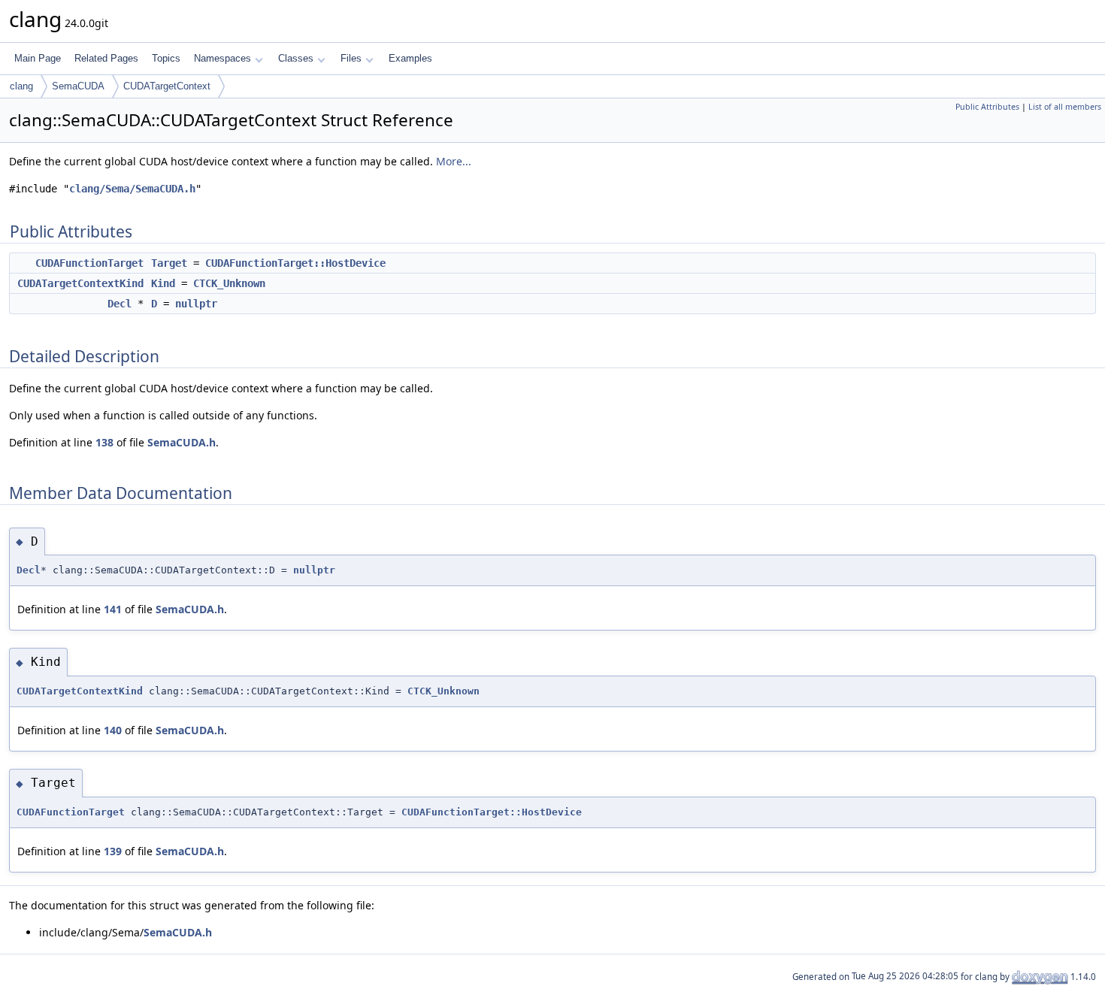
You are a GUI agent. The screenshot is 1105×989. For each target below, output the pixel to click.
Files (351, 58)
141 (113, 609)
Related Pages (106, 58)
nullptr (196, 304)
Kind (163, 283)
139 (113, 851)
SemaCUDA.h (181, 442)
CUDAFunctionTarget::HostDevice (295, 263)
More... (453, 161)
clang (21, 86)
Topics (166, 58)
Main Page (37, 58)
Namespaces (222, 58)
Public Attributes (987, 106)
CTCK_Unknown (229, 283)
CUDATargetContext (166, 86)
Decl (119, 304)
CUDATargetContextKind (80, 283)
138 (104, 442)
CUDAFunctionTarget (89, 263)
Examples (410, 58)
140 (113, 730)
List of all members (1064, 106)
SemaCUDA (78, 86)
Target (169, 263)
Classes (295, 58)
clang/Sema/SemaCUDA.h (132, 189)
